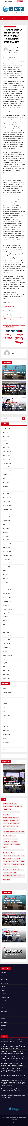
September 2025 (7, 470)
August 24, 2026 (9, 788)
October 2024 (6, 513)
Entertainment (6, 700)
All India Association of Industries (11, 817)
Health (4, 707)
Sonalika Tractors (7, 869)
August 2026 (6, 428)
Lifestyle (5, 711)
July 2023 (5, 570)
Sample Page (12, 1122)
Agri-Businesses (7, 809)
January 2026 (6, 455)
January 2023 (6, 593)
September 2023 (7, 563)
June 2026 (6, 436)
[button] (25, 18)
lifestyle (5, 861)
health (22, 855)
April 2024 (5, 536)
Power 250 (6, 730)
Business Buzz (7, 692)
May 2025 (5, 486)
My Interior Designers (14, 861)
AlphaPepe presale (14, 820)
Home (2, 1122)
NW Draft (5, 726)
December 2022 (7, 597)
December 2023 (7, 551)
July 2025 (5, 478)
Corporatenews (6, 838)
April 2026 (5, 444)
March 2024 (6, 540)
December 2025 (7, 459)
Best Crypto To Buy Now (9, 826)
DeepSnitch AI (6, 841)
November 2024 (7, 509)
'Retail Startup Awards (8, 806)
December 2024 (7, 505)
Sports (4, 738)
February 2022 (7, 636)
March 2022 (6, 632)
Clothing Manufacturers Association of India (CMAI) (13, 832)
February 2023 (7, 590)
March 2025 (6, 494)
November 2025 (7, 463)
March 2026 (6, 447)
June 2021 (5, 666)
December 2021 (7, 643)
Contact (6, 1122)
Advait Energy (18, 806)
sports (14, 869)
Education (5, 696)
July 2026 (5, 432)
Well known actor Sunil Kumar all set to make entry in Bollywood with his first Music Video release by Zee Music (19, 339)
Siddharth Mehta (18, 377)
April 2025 (5, 490)
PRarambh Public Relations (18, 864)
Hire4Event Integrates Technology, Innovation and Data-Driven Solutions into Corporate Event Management (13, 1046)
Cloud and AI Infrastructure (9, 836)
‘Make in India (6, 879)
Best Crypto (6, 823)
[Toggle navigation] (14, 18)
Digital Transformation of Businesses (11, 844)
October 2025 (6, 467)
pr (9, 864)
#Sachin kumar (13, 52)
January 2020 (6, 678)
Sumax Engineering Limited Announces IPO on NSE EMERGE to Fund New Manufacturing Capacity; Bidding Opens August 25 (14, 1058)
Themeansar (14, 1119)
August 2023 (6, 567)
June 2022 (6, 620)
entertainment (6, 852)
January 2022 (6, 640)
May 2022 (5, 624)
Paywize (5, 864)
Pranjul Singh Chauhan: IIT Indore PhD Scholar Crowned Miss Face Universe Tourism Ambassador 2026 (12, 1070)
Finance (5, 703)
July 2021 (5, 663)
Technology (14, 402)
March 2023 (6, 586)
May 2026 (5, 440)
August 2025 (6, 474)
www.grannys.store (8, 306)
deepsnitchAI (14, 841)
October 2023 (6, 559)
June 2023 (6, 574)
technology (21, 869)
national (22, 861)
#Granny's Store (13, 50)
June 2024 (6, 528)
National (5, 719)
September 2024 (7, 517)
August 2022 (6, 613)
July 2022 (5, 616)
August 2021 (6, 659)
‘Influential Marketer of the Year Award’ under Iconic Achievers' (12, 876)
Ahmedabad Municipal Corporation (11, 812)
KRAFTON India (16, 858)
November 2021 (7, 647)
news (4, 723)
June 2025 (6, 482)
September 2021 (7, 655)
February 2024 (7, 543)
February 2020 (7, 674)
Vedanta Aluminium (7, 872)
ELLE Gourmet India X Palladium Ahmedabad (13, 850)
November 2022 (7, 601)
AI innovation (6, 814)
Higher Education (7, 858)
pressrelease (15, 867)
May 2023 (5, 578)
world (15, 872)
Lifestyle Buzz (6, 715)
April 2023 (5, 582)
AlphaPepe (5, 820)
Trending (5, 746)
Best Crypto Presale (15, 823)
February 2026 (7, 451)
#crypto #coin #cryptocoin (9, 803)
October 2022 (6, 605)
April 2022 (5, 628)
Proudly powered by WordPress (9, 1117)
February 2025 (7, 497)
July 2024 (5, 524)
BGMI (18, 826)
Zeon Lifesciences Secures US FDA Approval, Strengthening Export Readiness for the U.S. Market (13, 1095)
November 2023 (7, 555)
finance (13, 852)
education (5, 847)
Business (6, 26)
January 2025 (6, 501)
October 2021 (6, 651)
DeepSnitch (15, 838)
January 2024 (6, 547)
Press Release (12, 26)
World (4, 749)
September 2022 (7, 609)
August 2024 (6, 520)
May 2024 (5, 532)
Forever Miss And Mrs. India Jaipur (11, 855)
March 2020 (6, 670)
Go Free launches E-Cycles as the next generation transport (9, 337)
